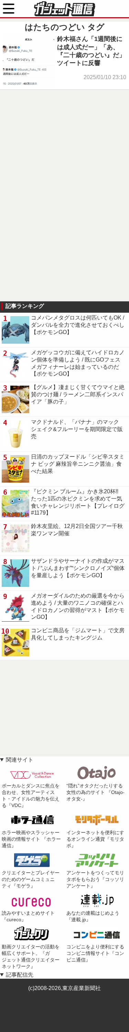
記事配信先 (19, 975)
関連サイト (19, 760)
